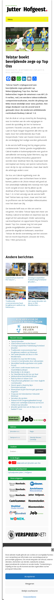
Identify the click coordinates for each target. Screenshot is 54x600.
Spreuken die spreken (19, 398)
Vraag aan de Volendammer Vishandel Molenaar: (25, 395)
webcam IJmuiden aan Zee (28, 463)
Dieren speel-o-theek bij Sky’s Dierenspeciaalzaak (22, 386)
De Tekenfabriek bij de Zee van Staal (24, 374)
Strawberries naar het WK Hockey (23, 359)
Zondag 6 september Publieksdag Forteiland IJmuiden (37, 280)
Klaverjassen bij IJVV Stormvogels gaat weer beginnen (27, 390)
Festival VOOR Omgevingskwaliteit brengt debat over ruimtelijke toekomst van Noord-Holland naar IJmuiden (27, 402)
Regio (8, 72)
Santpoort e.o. (17, 72)
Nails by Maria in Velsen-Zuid (22, 378)
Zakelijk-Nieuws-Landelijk (35, 438)
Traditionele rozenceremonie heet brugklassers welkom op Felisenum (15, 304)
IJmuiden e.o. (15, 431)
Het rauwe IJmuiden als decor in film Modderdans (37, 303)
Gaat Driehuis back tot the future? (14, 279)
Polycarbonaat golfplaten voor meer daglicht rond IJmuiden (28, 382)
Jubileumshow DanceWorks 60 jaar (24, 376)
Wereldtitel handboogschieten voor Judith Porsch (26, 364)
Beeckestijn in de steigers (20, 372)
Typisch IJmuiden (17, 341)
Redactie (13, 70)
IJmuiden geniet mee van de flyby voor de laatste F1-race (26, 408)
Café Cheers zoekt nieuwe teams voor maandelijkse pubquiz (25, 368)
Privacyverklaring (29, 597)
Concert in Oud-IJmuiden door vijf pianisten (27, 361)
